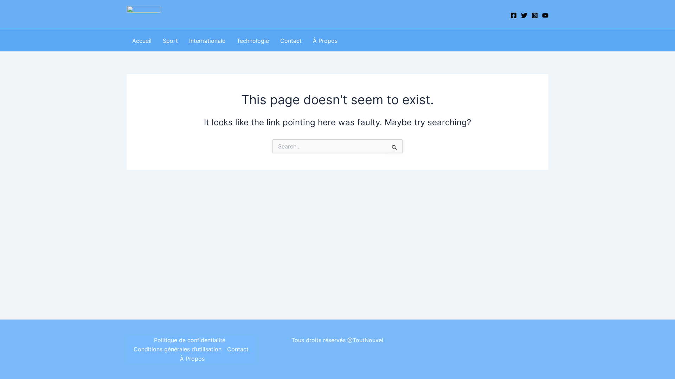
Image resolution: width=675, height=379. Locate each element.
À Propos (325, 40)
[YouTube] (545, 15)
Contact (291, 40)
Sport (170, 40)
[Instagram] (535, 15)
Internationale (207, 40)
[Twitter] (524, 15)
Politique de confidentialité (189, 340)
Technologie (253, 40)
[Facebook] (513, 15)
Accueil (142, 40)
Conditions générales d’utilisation (177, 349)
